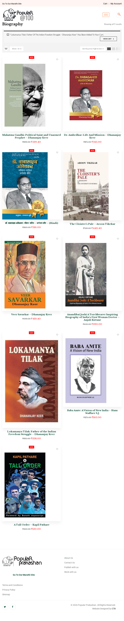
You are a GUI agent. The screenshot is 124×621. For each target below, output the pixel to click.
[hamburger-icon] (106, 15)
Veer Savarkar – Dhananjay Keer (31, 314)
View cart (107, 39)
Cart (105, 3)
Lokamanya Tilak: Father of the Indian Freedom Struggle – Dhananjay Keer (31, 433)
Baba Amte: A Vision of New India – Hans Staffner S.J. (92, 412)
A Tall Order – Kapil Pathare (31, 524)
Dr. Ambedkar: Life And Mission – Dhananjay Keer (92, 136)
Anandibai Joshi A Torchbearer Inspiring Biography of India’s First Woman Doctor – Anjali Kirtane (92, 317)
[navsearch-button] (119, 14)
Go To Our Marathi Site (11, 4)
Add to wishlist (57, 59)
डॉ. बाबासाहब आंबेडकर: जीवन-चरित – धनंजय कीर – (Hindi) (31, 223)
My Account (116, 3)
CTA (114, 608)
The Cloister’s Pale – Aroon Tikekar (92, 223)
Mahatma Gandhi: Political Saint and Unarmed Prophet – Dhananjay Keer (31, 136)
